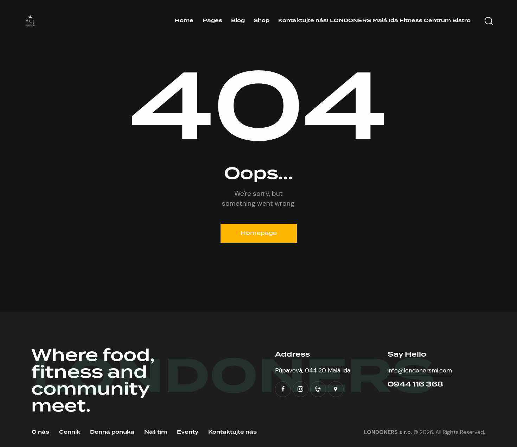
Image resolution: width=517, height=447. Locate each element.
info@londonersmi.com (420, 370)
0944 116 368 (415, 384)
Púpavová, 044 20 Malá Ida (312, 370)
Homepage (259, 233)
